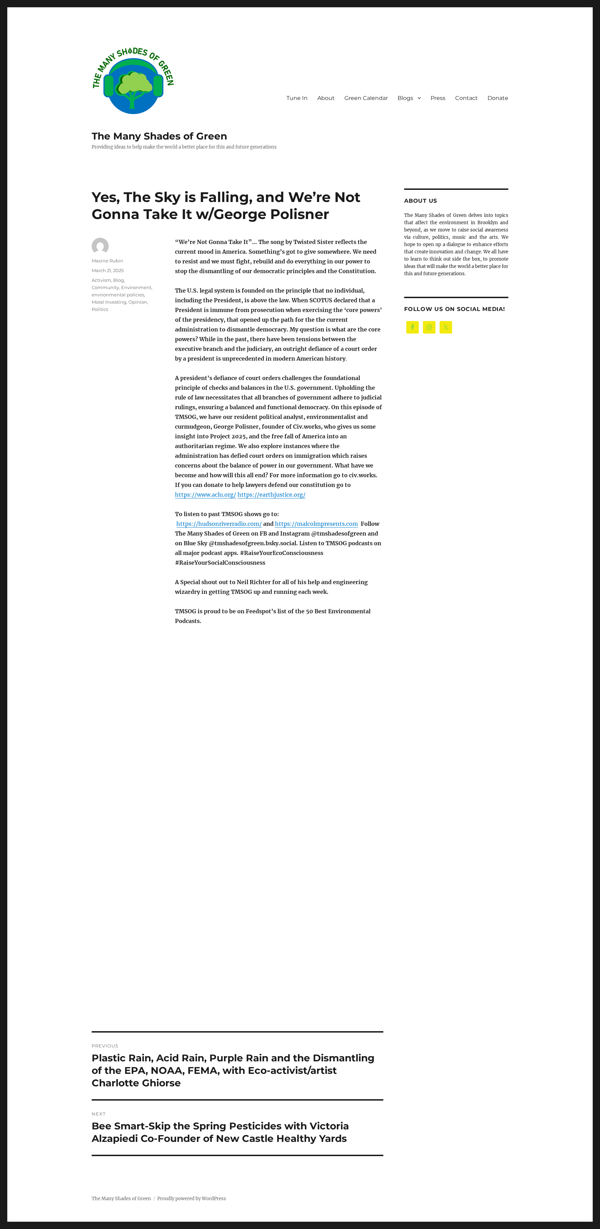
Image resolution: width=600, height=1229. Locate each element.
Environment (136, 287)
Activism (101, 280)
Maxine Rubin (107, 260)
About (326, 98)
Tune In (297, 98)
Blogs (405, 98)
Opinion (137, 302)
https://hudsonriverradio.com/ (219, 523)
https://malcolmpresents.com (316, 523)
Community (105, 287)
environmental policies (118, 294)
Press (438, 98)
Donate (498, 98)
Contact (466, 98)
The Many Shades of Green (159, 136)
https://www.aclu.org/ (205, 494)
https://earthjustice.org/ (272, 494)
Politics (100, 309)
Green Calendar (366, 98)
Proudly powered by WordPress (191, 1199)
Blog (118, 280)
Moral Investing (109, 302)
